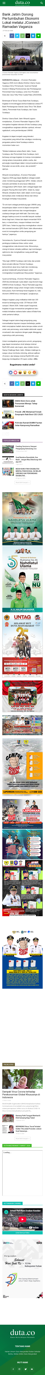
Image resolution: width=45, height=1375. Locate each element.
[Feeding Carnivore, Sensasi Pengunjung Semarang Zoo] (8, 449)
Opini (4, 1088)
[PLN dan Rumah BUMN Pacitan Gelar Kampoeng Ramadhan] (8, 425)
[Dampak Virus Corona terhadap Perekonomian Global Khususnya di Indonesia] (22, 1079)
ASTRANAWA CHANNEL (12, 1203)
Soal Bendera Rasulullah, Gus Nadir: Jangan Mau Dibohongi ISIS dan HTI (29, 459)
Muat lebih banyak (22, 482)
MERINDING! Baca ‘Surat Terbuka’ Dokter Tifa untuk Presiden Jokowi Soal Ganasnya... (28, 1129)
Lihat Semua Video (22, 1233)
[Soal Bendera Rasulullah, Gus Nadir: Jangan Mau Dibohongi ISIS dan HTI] (8, 460)
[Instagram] (19, 1369)
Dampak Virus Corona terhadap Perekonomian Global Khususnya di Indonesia (21, 1094)
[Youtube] (32, 1369)
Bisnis (5, 406)
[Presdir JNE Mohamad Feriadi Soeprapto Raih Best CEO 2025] (8, 414)
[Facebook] (13, 1369)
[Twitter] (25, 1369)
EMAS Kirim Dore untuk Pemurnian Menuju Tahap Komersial (26, 403)
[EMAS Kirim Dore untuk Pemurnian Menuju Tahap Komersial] (8, 403)
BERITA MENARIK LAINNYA (13, 395)
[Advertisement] (22, 1036)
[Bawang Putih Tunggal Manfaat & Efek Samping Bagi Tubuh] (8, 1118)
